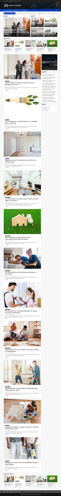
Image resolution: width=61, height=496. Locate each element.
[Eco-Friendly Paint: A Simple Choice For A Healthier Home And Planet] (20, 43)
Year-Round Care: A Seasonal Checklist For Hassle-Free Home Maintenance (21, 312)
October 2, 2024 (10, 35)
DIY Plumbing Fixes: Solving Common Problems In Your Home (20, 273)
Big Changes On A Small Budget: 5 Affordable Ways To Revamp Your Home (21, 389)
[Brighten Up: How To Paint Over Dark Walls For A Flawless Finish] (30, 43)
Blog (7, 491)
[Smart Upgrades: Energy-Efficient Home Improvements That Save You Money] (52, 43)
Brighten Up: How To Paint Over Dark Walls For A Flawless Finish (25, 13)
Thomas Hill (6, 35)
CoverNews (34, 494)
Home (5, 10)
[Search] (56, 10)
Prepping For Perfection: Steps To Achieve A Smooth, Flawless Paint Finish (22, 428)
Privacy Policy (11, 491)
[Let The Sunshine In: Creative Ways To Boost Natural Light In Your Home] (41, 43)
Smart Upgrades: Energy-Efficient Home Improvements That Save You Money (52, 49)
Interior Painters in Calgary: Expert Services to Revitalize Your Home (37, 23)
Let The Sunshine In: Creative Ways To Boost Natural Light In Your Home (50, 33)
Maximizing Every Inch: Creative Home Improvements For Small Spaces (22, 350)
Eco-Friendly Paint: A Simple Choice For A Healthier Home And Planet (15, 32)
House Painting (9, 10)
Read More (7, 90)
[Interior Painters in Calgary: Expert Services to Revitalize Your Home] (9, 43)
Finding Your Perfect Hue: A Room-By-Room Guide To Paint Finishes (22, 463)
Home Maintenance (24, 10)
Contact (16, 491)
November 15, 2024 (38, 25)
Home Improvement (16, 10)
